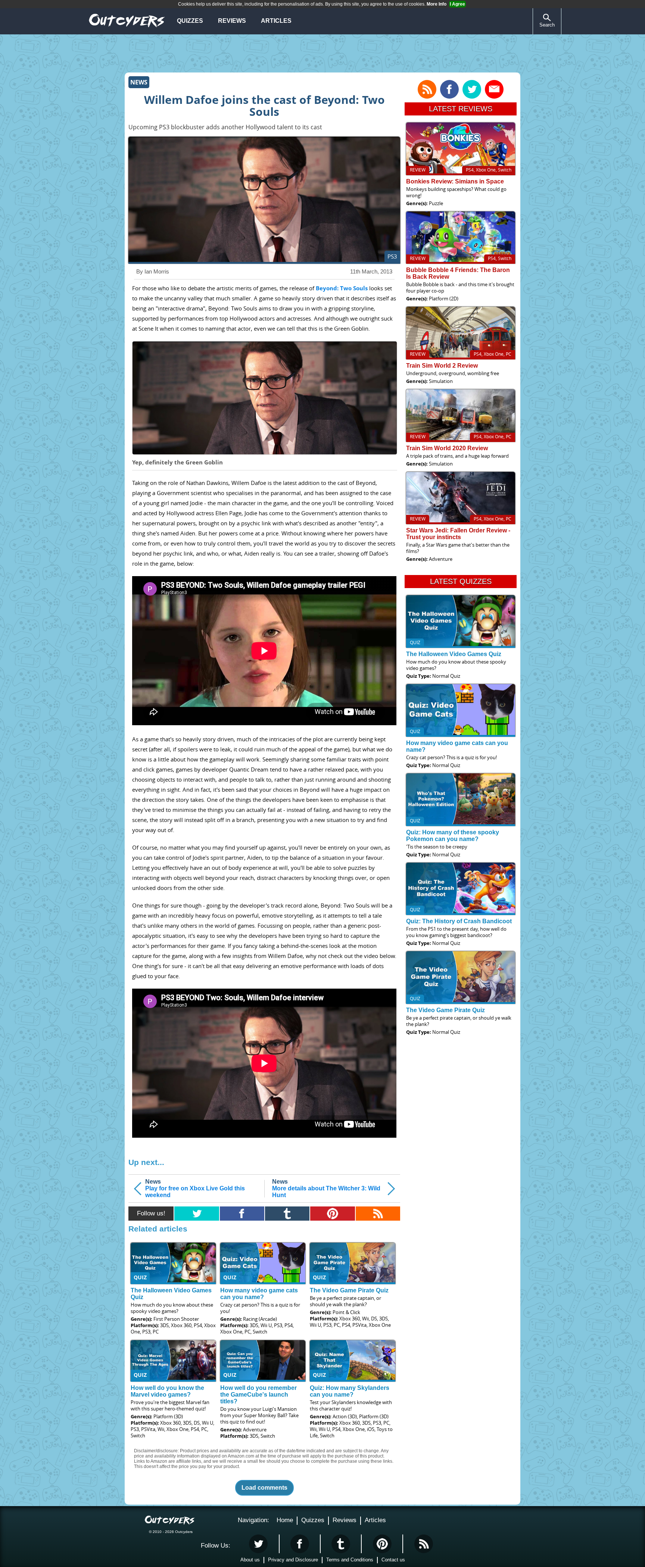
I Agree (457, 4)
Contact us (393, 1560)
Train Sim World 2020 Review (447, 448)
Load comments (264, 1487)
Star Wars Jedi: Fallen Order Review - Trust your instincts (458, 533)
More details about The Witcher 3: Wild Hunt (326, 1188)
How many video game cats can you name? (259, 1293)
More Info (436, 4)
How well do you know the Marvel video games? (167, 1391)
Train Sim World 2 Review (442, 365)
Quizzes (190, 21)
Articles (276, 21)
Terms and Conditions (349, 1560)
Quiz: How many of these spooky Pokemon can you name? (452, 835)
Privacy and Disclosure (293, 1560)
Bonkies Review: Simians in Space (455, 181)
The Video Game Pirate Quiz (349, 1290)
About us (250, 1560)
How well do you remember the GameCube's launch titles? (258, 1394)
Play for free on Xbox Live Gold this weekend (195, 1188)
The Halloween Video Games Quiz (453, 654)
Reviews (232, 21)
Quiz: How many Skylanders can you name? (349, 1391)
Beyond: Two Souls (342, 288)
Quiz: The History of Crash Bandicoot (459, 921)
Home (285, 1520)
